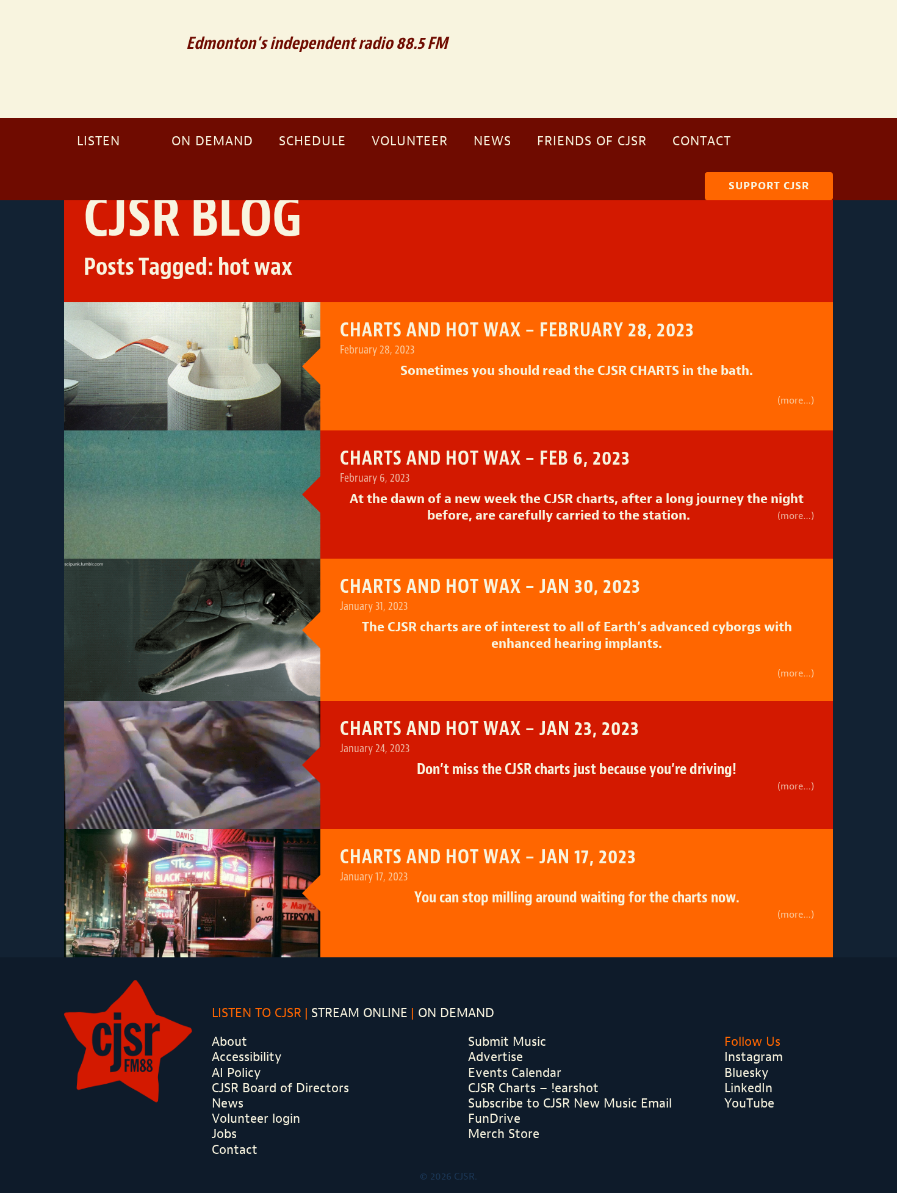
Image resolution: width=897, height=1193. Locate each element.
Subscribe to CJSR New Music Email (570, 1103)
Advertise (495, 1056)
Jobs (224, 1133)
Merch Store (503, 1133)
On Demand (212, 141)
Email (694, 24)
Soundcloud (732, 24)
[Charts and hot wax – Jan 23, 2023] (192, 799)
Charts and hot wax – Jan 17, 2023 (488, 856)
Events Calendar (514, 1072)
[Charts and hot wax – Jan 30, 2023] (192, 628)
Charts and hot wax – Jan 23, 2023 (489, 728)
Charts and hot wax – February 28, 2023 (517, 330)
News (492, 141)
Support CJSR (769, 186)
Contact (701, 141)
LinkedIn (748, 1088)
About (229, 1041)
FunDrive (494, 1118)
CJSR (117, 58)
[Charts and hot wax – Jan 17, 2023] (192, 927)
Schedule (312, 141)
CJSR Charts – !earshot (533, 1088)
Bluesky (746, 1072)
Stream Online (359, 1012)
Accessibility (247, 1056)
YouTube (749, 1103)
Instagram (804, 24)
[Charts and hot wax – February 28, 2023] (192, 366)
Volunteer (410, 141)
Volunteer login (256, 1118)
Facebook (770, 24)
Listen (98, 141)
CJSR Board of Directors (280, 1088)
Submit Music (507, 1041)
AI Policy (236, 1072)
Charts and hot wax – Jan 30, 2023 (490, 586)
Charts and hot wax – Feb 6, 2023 (485, 458)
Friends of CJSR (592, 141)
